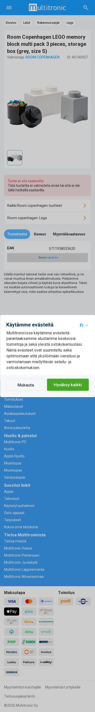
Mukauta (25, 385)
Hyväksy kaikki (68, 384)
